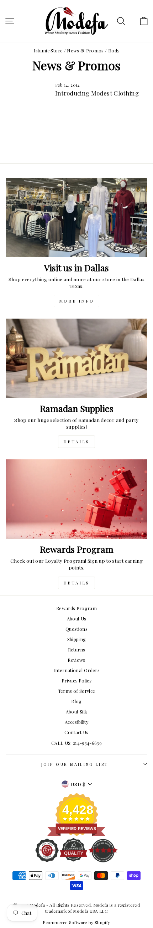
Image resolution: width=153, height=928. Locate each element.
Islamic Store (48, 50)
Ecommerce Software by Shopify (76, 922)
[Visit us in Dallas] (76, 217)
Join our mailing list (75, 764)
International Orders (76, 670)
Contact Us (76, 732)
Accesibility (76, 722)
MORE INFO (76, 301)
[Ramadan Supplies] (76, 358)
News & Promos (85, 50)
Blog (76, 701)
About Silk (76, 711)
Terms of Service (76, 691)
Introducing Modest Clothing (97, 93)
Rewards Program (76, 608)
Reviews (76, 660)
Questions (76, 629)
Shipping (76, 639)
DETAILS (76, 441)
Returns (76, 649)
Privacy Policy (76, 680)
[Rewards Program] (76, 499)
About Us (76, 618)
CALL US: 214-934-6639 (76, 743)
